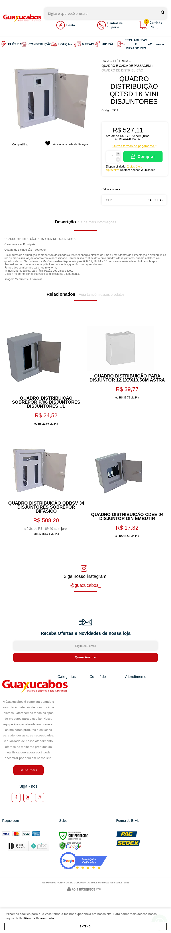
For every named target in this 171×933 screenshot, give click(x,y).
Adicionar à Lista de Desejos (70, 144)
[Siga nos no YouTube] (27, 797)
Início (105, 61)
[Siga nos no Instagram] (39, 797)
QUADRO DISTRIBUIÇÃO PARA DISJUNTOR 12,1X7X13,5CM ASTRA (127, 378)
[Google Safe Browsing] (70, 845)
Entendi (85, 926)
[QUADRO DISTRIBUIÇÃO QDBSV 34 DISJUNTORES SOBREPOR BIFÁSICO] (45, 433)
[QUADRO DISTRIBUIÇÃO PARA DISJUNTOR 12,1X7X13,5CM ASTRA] (126, 317)
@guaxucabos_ (85, 585)
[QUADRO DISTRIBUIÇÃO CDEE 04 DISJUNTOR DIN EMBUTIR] (126, 433)
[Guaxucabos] (22, 18)
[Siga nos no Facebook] (16, 797)
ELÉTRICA (120, 61)
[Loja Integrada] (84, 889)
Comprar (146, 156)
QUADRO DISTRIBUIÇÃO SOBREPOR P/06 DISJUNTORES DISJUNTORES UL (46, 402)
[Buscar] (162, 12)
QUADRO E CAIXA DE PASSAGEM (126, 65)
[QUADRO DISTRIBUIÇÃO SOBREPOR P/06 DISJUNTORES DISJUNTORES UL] (45, 317)
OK (155, 200)
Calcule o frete (111, 189)
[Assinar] (85, 657)
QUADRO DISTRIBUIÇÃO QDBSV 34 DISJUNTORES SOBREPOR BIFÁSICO (46, 507)
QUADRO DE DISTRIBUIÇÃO (122, 70)
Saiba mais (28, 770)
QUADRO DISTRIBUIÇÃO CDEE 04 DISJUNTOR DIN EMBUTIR (127, 516)
